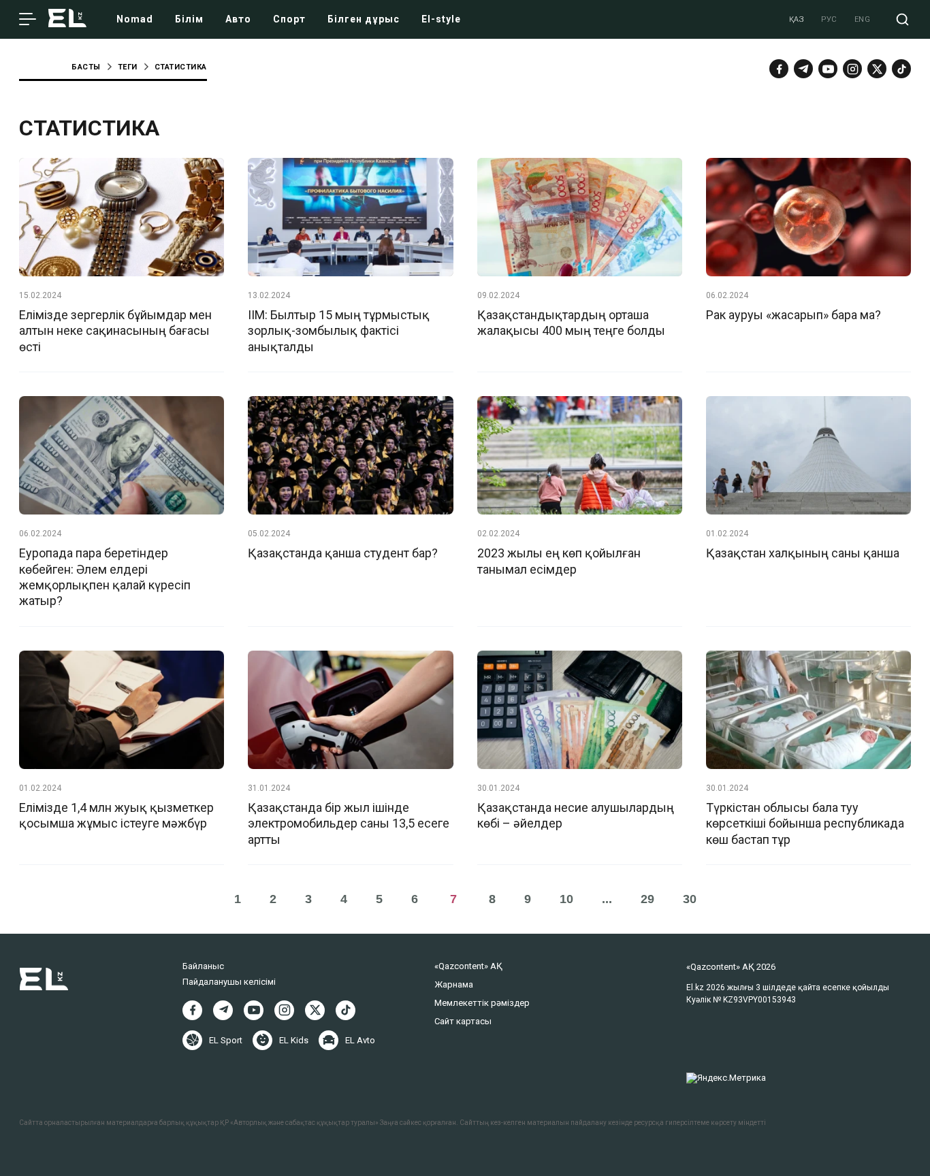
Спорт (289, 19)
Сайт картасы (463, 1021)
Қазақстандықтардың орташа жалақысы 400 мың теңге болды (571, 323)
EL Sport (225, 1040)
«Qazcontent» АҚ (468, 966)
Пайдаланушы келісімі (229, 982)
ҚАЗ (797, 19)
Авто (238, 19)
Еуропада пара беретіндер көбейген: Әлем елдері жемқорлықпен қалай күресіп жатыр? (105, 577)
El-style (441, 19)
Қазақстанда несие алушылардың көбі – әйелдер (575, 815)
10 (566, 899)
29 (647, 899)
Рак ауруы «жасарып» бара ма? (793, 315)
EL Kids (293, 1040)
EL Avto (360, 1040)
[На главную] (67, 19)
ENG (862, 19)
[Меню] (27, 20)
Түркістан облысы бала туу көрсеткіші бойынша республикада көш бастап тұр (805, 823)
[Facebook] (778, 68)
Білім (189, 19)
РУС (829, 19)
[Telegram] (803, 68)
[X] (315, 1010)
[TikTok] (901, 68)
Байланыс (203, 966)
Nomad (134, 19)
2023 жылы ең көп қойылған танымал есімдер (559, 561)
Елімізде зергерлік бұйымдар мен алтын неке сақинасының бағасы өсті (115, 331)
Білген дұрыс (363, 19)
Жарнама (453, 984)
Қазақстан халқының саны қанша (802, 553)
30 (689, 899)
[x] (876, 68)
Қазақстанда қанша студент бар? (343, 553)
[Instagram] (852, 68)
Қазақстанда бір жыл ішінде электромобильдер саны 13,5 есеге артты (348, 823)
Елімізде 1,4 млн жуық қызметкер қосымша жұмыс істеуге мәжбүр (116, 815)
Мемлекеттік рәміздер (482, 1003)
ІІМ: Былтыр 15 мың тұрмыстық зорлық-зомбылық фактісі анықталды (339, 331)
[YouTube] (827, 68)
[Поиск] (902, 19)
